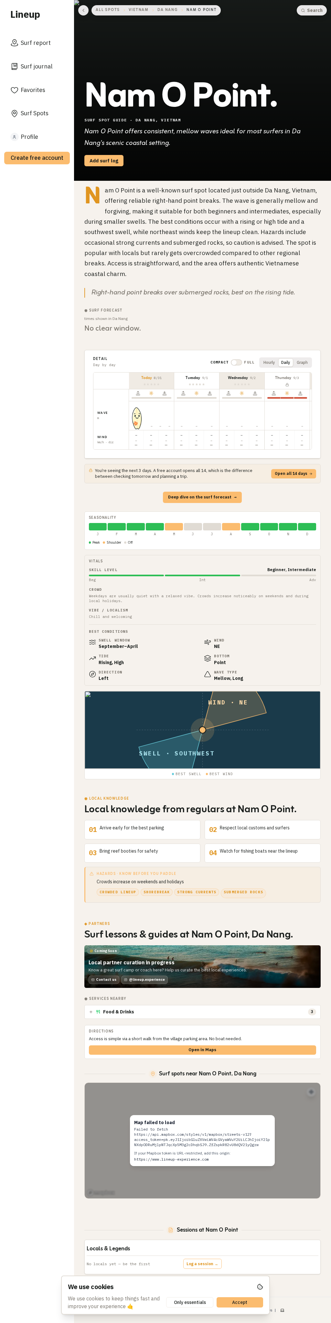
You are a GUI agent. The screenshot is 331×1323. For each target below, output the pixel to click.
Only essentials (190, 1302)
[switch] (236, 362)
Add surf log (104, 161)
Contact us (106, 979)
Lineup (25, 14)
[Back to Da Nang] (83, 10)
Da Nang (167, 10)
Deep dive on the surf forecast (202, 497)
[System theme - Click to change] (282, 1310)
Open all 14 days (291, 473)
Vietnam (139, 10)
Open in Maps (202, 1049)
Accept (239, 1302)
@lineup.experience (147, 979)
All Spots (108, 10)
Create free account (37, 157)
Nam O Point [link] (202, 10)
